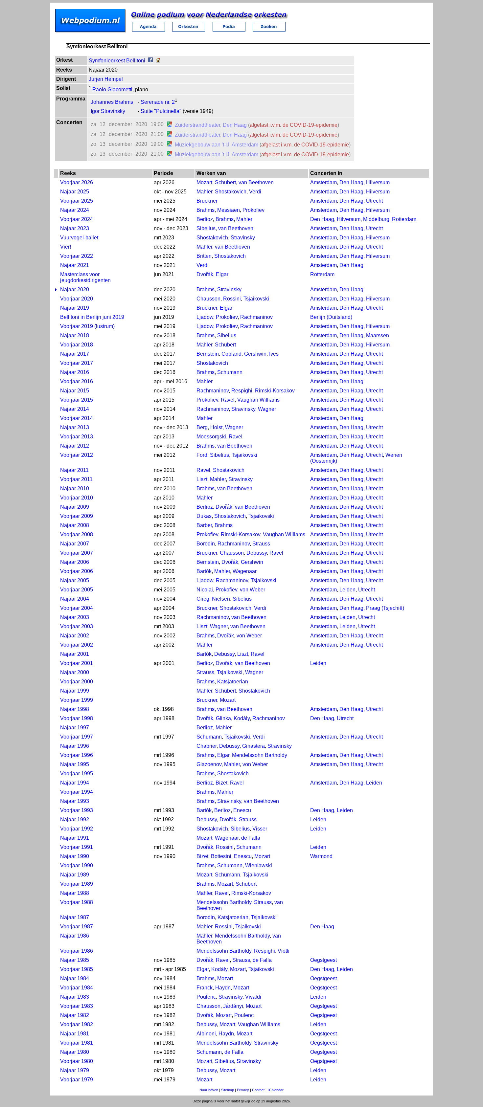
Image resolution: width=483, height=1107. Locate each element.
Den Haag (235, 125)
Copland (231, 354)
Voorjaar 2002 (76, 645)
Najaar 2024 (74, 210)
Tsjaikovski (256, 298)
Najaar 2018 (74, 335)
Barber (204, 525)
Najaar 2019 (74, 308)
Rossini (232, 298)
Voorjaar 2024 (76, 219)
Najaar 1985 (74, 960)
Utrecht (374, 201)
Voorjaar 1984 (76, 987)
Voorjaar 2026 (76, 182)
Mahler (204, 191)
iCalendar (276, 1090)
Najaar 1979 (74, 1070)
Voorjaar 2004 (76, 608)
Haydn (223, 987)
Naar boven (208, 1090)
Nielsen (221, 599)
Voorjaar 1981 (76, 1043)
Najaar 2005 (74, 580)
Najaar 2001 (74, 654)
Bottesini (221, 856)
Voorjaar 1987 (76, 926)
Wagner (267, 409)
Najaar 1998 (74, 709)
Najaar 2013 (74, 427)
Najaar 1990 (74, 856)
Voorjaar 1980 (76, 1061)
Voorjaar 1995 (76, 773)
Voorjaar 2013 (76, 436)
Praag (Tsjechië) (385, 608)
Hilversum (378, 182)
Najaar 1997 (74, 727)
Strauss (261, 543)
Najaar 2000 (74, 672)
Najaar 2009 (74, 507)
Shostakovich (230, 191)
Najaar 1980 (74, 1052)
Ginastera (253, 746)
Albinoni (206, 1033)
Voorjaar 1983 (76, 1006)
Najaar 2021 (74, 265)
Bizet (221, 783)
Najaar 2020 (74, 289)
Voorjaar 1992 (76, 828)
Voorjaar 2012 (76, 455)
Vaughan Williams (258, 400)
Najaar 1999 (74, 691)
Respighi (241, 390)
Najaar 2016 (74, 372)
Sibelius (206, 228)
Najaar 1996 (74, 746)
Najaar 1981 (74, 1033)
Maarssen (377, 335)
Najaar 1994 (74, 783)
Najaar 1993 (74, 801)
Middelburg (376, 219)
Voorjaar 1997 (76, 737)
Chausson (208, 298)
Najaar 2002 (74, 635)
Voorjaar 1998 (76, 718)
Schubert (225, 182)
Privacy (243, 1090)
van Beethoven (256, 182)
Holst (216, 427)
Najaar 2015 (74, 390)
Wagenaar (245, 571)
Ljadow (204, 317)
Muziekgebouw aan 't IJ (202, 144)
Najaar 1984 (74, 978)
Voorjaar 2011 (76, 479)
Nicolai (204, 589)
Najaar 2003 (74, 617)
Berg (202, 427)
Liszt (201, 479)
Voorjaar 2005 (76, 589)
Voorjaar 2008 (76, 534)
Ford (201, 455)
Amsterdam (245, 144)
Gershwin (255, 354)
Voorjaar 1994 (76, 792)
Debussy (256, 553)
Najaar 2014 (74, 409)
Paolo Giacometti (111, 89)
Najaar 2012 (74, 446)
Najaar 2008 (74, 525)
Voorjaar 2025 (76, 201)
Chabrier (206, 746)
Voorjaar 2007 (76, 553)
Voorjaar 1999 (76, 700)
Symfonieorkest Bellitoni (117, 60)
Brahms (205, 210)
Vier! (65, 247)
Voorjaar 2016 (76, 381)
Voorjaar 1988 (76, 902)
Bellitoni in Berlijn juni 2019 (92, 317)
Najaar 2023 (74, 228)
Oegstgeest (323, 960)
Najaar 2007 (74, 543)
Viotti (283, 951)
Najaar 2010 (74, 488)
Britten (204, 256)
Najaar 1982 (74, 1015)
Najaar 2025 (74, 191)
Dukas (204, 516)
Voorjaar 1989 (76, 884)
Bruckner (207, 201)
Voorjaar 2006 (76, 571)
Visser (259, 828)
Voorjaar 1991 (76, 847)
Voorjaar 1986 (76, 951)
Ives (274, 354)
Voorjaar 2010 (76, 497)
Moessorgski (211, 436)
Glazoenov (208, 764)
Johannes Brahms (112, 102)
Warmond (321, 856)
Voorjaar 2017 (76, 363)
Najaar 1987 (74, 917)
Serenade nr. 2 (158, 102)
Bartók (204, 571)
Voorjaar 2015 (76, 400)
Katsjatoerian (232, 681)
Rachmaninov (256, 317)
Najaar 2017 (74, 354)
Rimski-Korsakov (275, 390)
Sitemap (227, 1090)
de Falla (250, 838)
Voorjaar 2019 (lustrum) (87, 326)
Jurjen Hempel (106, 79)
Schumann (229, 372)
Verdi (255, 191)
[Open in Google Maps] (169, 125)
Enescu (242, 810)
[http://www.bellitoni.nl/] (158, 60)
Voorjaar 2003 (76, 626)
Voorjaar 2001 (76, 663)
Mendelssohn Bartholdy (259, 755)
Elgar (222, 274)
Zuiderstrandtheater (197, 125)
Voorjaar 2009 (76, 516)
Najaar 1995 (74, 764)
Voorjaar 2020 (76, 298)
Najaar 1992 (74, 819)
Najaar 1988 (74, 893)
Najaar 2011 (74, 470)
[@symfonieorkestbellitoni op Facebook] (150, 60)
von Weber (252, 589)
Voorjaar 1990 (76, 865)
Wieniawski (258, 865)
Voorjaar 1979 (76, 1079)
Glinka (223, 718)
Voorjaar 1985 (76, 969)
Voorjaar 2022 (76, 256)
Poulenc (206, 997)
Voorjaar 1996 (76, 755)
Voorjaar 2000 (76, 681)
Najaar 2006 (74, 562)
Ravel (228, 400)
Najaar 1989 (74, 874)
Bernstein (207, 354)
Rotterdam (404, 219)
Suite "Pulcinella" (161, 111)
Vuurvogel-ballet (79, 237)
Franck (204, 987)
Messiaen (228, 210)
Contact (258, 1090)
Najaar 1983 (74, 997)
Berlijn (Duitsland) (331, 317)
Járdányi (233, 1006)
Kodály (242, 718)
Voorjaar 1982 (76, 1024)
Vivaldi (253, 997)
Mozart (204, 182)
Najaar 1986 (74, 936)
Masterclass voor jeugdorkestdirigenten (85, 277)
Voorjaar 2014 (76, 418)
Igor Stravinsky (108, 111)
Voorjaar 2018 (76, 344)
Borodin (205, 543)
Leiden (347, 589)
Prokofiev (253, 210)
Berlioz (204, 219)
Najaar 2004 (74, 599)
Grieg (202, 599)
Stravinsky (243, 237)
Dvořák (204, 274)
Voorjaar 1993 (76, 810)
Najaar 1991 (74, 838)
